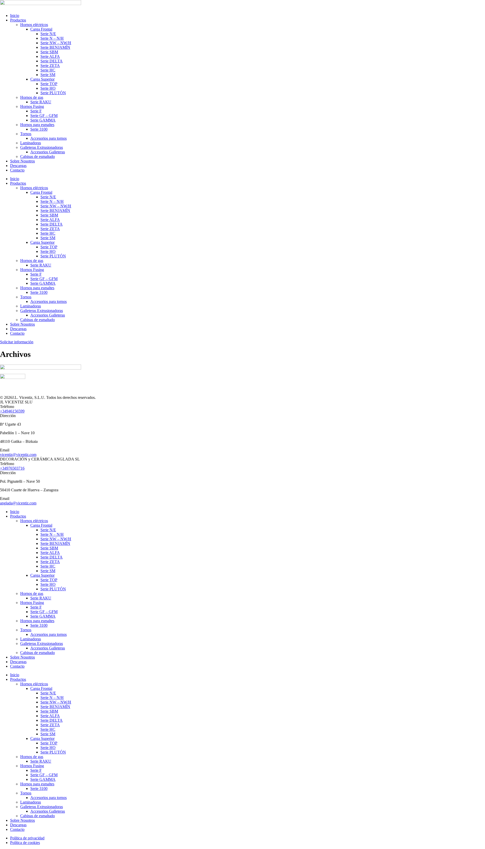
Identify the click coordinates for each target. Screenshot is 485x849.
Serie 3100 (38, 129)
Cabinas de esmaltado (37, 156)
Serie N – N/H (52, 38)
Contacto (17, 170)
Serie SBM (49, 52)
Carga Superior (42, 79)
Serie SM (47, 74)
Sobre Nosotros (22, 161)
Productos (18, 20)
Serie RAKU (40, 102)
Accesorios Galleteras (47, 152)
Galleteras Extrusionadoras (41, 147)
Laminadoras (30, 143)
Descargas (18, 165)
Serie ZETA (50, 65)
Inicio (14, 15)
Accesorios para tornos (48, 138)
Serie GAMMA (43, 120)
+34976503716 (12, 468)
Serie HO (48, 88)
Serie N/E (48, 34)
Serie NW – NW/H (55, 43)
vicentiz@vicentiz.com (18, 454)
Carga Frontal (41, 29)
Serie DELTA (51, 61)
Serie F (36, 111)
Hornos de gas (31, 97)
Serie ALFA (50, 56)
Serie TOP (48, 84)
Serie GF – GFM (44, 115)
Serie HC (47, 70)
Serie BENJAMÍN (55, 47)
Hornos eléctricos (34, 24)
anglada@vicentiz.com (18, 503)
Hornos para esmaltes (37, 125)
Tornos (25, 134)
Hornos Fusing (32, 106)
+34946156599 (12, 411)
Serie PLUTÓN (53, 93)
